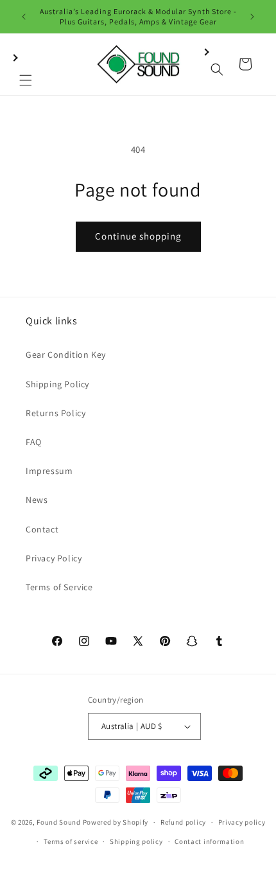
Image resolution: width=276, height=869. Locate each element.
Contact (42, 529)
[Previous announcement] (24, 17)
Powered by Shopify (116, 822)
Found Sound (59, 822)
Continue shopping (138, 236)
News (36, 499)
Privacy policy (242, 822)
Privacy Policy (54, 558)
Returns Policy (55, 413)
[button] (26, 64)
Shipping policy (136, 841)
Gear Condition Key (66, 354)
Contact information (209, 841)
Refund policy (183, 822)
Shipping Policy (57, 384)
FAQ (34, 442)
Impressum (49, 471)
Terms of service (71, 841)
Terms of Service (59, 587)
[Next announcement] (252, 17)
